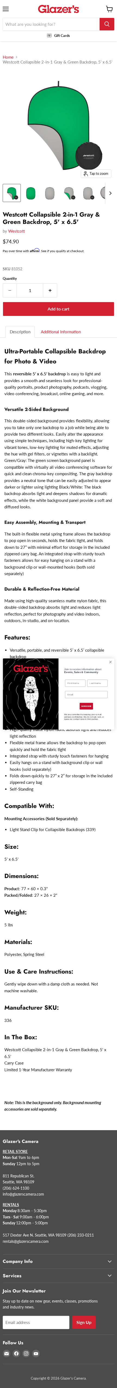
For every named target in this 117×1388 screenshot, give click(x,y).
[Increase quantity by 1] (50, 290)
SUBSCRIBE (86, 706)
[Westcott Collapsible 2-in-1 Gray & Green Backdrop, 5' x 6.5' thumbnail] (11, 193)
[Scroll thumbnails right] (109, 193)
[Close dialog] (110, 662)
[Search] (107, 24)
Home (8, 57)
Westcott (16, 231)
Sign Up (83, 1322)
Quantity (10, 279)
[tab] (20, 332)
